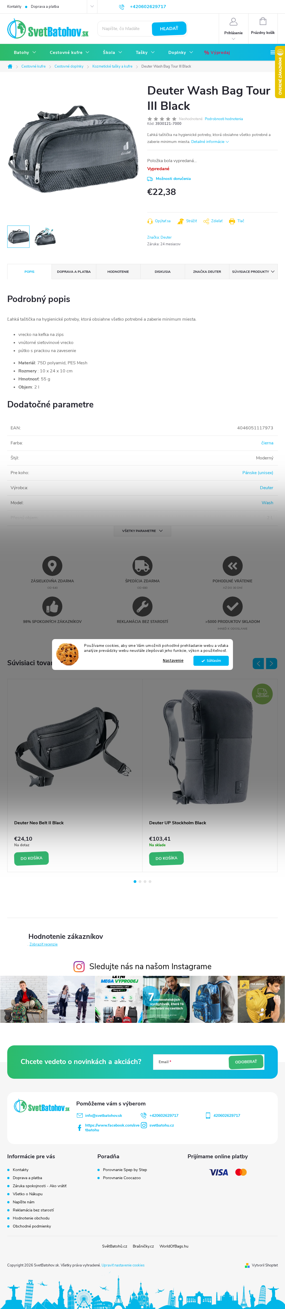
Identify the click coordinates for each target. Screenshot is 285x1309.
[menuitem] (25, 52)
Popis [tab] (29, 271)
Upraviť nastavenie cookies (123, 1265)
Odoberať (246, 1062)
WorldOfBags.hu (173, 1246)
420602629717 (226, 1115)
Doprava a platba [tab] (74, 271)
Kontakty (14, 6)
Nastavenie (173, 661)
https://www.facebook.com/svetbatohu (112, 1128)
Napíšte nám (24, 1202)
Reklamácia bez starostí (33, 1210)
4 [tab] (150, 881)
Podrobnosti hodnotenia (224, 119)
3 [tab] (145, 881)
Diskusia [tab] (163, 271)
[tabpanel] (75, 775)
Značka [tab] (207, 271)
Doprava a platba (45, 6)
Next (271, 663)
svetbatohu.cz (161, 1125)
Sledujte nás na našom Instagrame (150, 966)
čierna (267, 443)
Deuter (266, 488)
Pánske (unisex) (257, 473)
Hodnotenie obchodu (31, 1218)
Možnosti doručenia (173, 178)
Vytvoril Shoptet (265, 1265)
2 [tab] (140, 881)
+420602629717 (163, 1115)
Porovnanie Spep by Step (125, 1170)
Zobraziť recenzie (44, 944)
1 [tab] (135, 881)
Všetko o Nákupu (28, 1194)
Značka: (159, 237)
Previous (258, 663)
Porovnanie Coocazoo (122, 1178)
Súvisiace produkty (250, 271)
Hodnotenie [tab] (118, 271)
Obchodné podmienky (32, 1226)
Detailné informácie (207, 141)
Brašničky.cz (143, 1246)
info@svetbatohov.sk (103, 1115)
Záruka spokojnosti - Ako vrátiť (40, 1186)
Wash (267, 503)
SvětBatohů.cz (114, 1246)
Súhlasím (214, 660)
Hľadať (169, 28)
